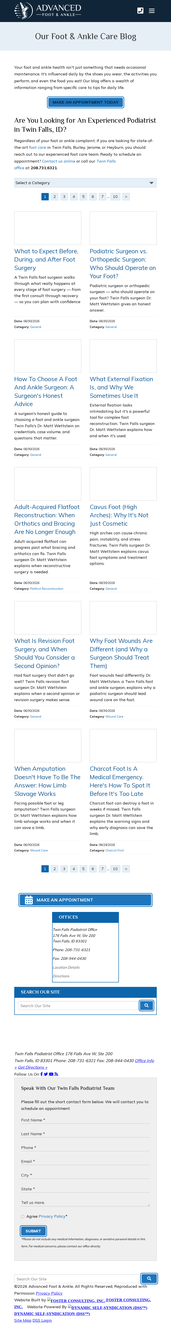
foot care (37, 147)
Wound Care (114, 716)
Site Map (22, 1320)
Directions (61, 976)
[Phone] (140, 10)
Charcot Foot (115, 850)
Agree (46, 1216)
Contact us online (58, 161)
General (35, 327)
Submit (33, 1230)
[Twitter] (46, 1074)
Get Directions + (32, 1067)
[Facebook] (42, 1074)
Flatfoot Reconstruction (46, 588)
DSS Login (42, 1320)
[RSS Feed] (56, 1074)
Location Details (66, 967)
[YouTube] (52, 1074)
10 (115, 196)
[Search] (146, 1005)
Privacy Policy (52, 1216)
